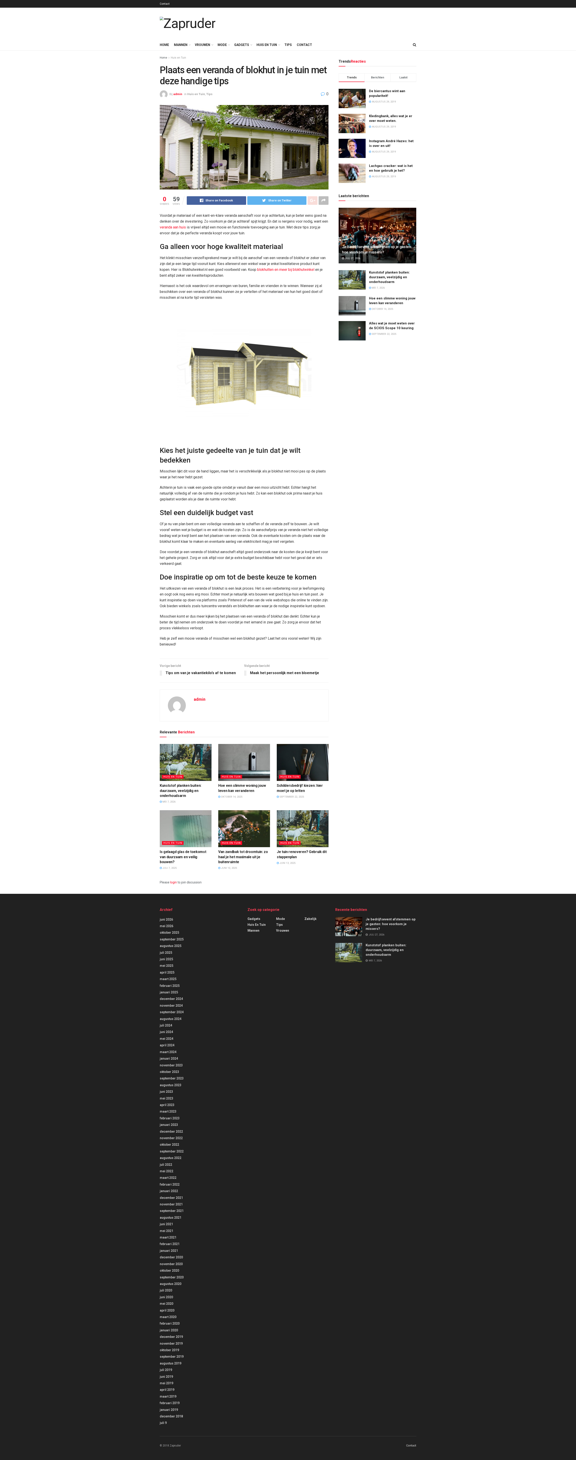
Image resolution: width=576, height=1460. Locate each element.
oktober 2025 (169, 932)
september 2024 (172, 1012)
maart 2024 (168, 1052)
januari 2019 (169, 1410)
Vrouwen (202, 45)
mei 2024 (166, 1038)
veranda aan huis (173, 227)
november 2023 (171, 1065)
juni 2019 (166, 1376)
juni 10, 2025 (228, 868)
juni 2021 (166, 1224)
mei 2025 (166, 965)
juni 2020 (166, 1297)
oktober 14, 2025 (231, 796)
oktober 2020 (169, 1270)
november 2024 (171, 1005)
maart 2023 (168, 1111)
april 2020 (167, 1310)
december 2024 (171, 999)
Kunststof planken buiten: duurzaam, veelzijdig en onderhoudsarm (180, 790)
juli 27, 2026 (352, 258)
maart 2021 (168, 1237)
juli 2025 (166, 952)
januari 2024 (169, 1058)
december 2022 (171, 1131)
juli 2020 (166, 1290)
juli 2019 (166, 1370)
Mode (222, 45)
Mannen (180, 45)
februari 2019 (170, 1403)
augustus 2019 (170, 1363)
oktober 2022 (169, 1144)
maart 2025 (168, 979)
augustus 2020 (170, 1284)
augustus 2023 (170, 1085)
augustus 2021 (170, 1217)
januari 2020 (169, 1330)
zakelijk (310, 919)
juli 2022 (166, 1164)
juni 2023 (166, 1091)
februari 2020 (170, 1323)
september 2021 (172, 1211)
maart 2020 (168, 1317)
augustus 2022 (170, 1158)
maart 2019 (168, 1396)
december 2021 (171, 1198)
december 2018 (171, 1416)
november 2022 (171, 1138)
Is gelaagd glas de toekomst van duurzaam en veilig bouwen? (183, 857)
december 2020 (171, 1257)
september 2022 (172, 1151)
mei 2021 (166, 1231)
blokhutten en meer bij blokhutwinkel (285, 269)
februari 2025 (170, 986)
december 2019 (171, 1337)
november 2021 (171, 1204)
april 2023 (167, 1105)
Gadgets (241, 45)
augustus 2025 (170, 946)
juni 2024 (166, 1032)
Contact (165, 3)
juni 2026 (166, 919)
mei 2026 (166, 926)
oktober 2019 (169, 1350)
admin (177, 94)
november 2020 (171, 1264)
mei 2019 (166, 1383)
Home (164, 45)
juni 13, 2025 (287, 863)
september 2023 (172, 1078)
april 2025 (167, 972)
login (173, 882)
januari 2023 (169, 1125)
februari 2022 (170, 1184)
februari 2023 (170, 1118)
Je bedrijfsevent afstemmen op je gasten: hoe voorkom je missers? (391, 924)
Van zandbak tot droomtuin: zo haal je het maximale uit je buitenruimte (243, 857)
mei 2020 (166, 1303)
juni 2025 (166, 959)
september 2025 (172, 939)
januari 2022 (169, 1191)
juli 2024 (166, 1025)
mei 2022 (166, 1171)
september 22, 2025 (291, 796)
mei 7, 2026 (169, 801)
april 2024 (167, 1045)
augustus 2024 (170, 1019)
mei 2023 (166, 1098)
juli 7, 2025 (169, 868)
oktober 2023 (169, 1072)
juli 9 (163, 1423)
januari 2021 (169, 1250)
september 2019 (172, 1356)
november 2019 (171, 1343)
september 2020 (172, 1277)
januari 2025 (169, 992)
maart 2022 (168, 1177)
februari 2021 (170, 1244)
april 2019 (167, 1390)
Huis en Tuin (266, 45)
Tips (288, 45)
